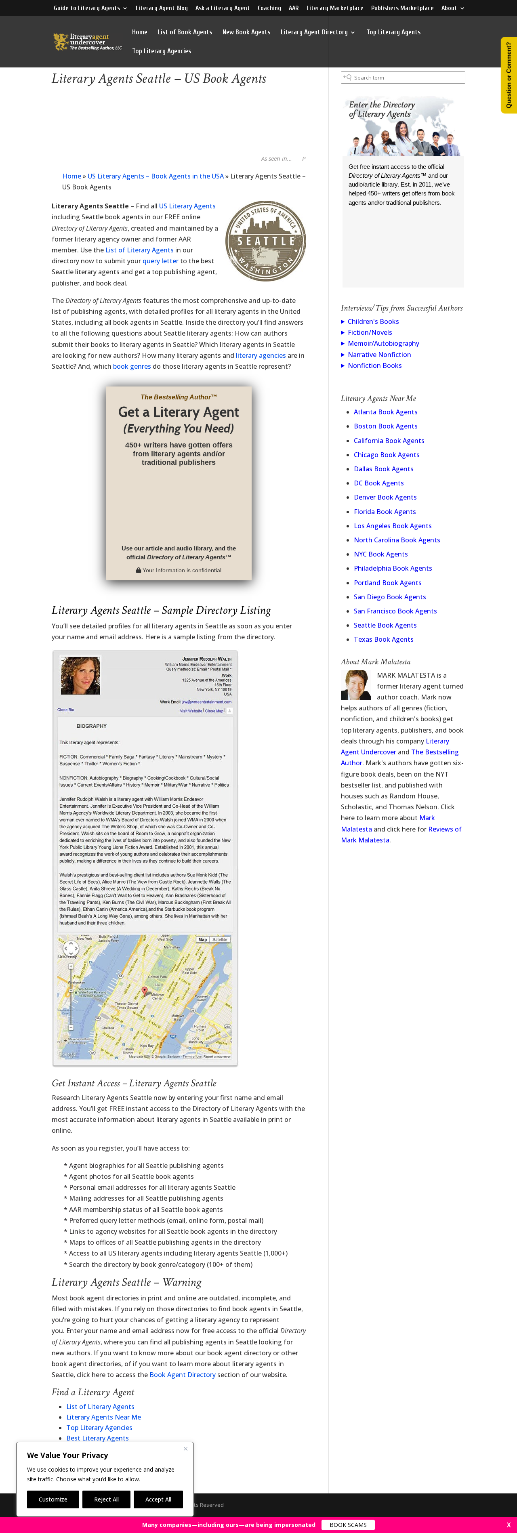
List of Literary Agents (139, 250)
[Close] (185, 1448)
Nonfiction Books (375, 365)
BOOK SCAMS (348, 1525)
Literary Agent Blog (162, 8)
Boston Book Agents (386, 426)
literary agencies (261, 355)
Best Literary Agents (97, 1438)
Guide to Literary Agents (87, 8)
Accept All (158, 1499)
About (449, 8)
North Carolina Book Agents (397, 540)
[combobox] (403, 77)
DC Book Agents (379, 483)
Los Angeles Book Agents (393, 525)
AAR (294, 8)
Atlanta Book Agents (386, 411)
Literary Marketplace (335, 8)
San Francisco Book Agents (395, 611)
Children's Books (373, 321)
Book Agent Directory (182, 1374)
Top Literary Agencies (161, 51)
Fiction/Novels (370, 332)
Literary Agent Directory (314, 32)
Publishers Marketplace (402, 8)
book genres (132, 366)
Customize (53, 1499)
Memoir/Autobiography (383, 343)
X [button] (509, 1524)
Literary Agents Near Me (103, 1417)
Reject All (106, 1499)
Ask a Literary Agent (222, 8)
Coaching (269, 8)
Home (139, 32)
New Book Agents (246, 32)
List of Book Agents (185, 32)
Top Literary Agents (393, 32)
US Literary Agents (187, 206)
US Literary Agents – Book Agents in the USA (156, 176)
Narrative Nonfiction (379, 354)
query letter (161, 260)
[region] (105, 1479)
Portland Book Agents (388, 582)
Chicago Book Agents (387, 454)
